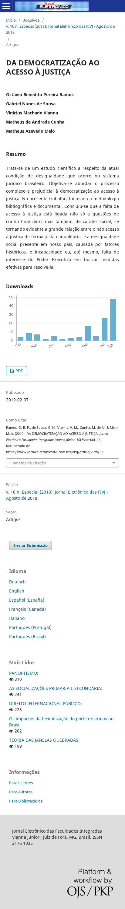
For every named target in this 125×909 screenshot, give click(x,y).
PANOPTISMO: (23, 673)
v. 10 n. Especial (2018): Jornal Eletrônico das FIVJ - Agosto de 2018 (60, 29)
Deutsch (17, 582)
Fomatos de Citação (28, 463)
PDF (19, 370)
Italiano (17, 618)
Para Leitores (21, 782)
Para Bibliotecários (25, 801)
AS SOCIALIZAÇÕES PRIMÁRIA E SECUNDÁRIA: (55, 688)
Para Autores (20, 792)
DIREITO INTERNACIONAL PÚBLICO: (45, 703)
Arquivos (31, 20)
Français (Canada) (27, 609)
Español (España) (26, 600)
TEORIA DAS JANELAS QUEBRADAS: (44, 740)
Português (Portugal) (30, 627)
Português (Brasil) (27, 636)
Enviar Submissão (30, 545)
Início (11, 20)
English (16, 591)
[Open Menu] (6, 6)
